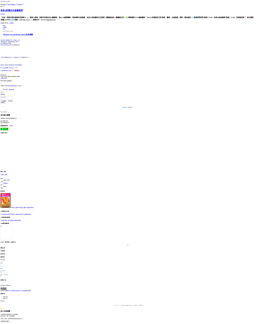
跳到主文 (3, 14)
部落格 (4, 27)
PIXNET (118, 305)
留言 (15, 85)
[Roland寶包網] (1, 272)
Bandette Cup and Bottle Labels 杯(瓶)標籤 (18, 34)
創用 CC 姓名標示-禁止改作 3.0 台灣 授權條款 (17, 290)
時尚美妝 (11, 23)
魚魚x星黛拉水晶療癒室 (12, 10)
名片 (4, 28)
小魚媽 (2, 262)
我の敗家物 (11, 89)
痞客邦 (12, 85)
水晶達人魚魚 (4, 78)
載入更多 (3, 94)
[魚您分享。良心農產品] (1, 275)
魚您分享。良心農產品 (4, 274)
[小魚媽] (1, 263)
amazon (3, 67)
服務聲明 (140, 305)
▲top (2, 91)
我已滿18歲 (3, 321)
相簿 (4, 25)
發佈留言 (3, 102)
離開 (8, 321)
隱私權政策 (135, 305)
